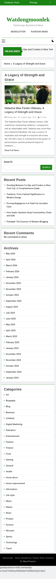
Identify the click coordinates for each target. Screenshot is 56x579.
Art (7, 394)
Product (9, 518)
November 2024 (13, 360)
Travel (9, 548)
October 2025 (12, 295)
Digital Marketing (14, 424)
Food (8, 454)
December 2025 (13, 283)
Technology (11, 542)
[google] (31, 12)
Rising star (12, 117)
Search (8, 161)
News (8, 513)
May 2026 (10, 253)
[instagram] (24, 12)
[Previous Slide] (48, 2)
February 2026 (12, 271)
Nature (9, 507)
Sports (9, 536)
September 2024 (13, 372)
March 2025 (11, 336)
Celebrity (10, 418)
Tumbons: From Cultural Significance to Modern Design (11, 3)
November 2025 (13, 289)
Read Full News (12, 150)
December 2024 (13, 354)
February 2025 (12, 342)
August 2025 (12, 307)
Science (9, 524)
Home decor (12, 477)
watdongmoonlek (28, 19)
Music (9, 501)
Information (11, 489)
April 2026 (11, 259)
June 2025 (11, 318)
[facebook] (21, 12)
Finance (9, 448)
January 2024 (12, 377)
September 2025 (13, 301)
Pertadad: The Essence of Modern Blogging (27, 221)
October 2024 (12, 366)
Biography (10, 400)
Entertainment (12, 436)
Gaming (9, 459)
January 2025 (12, 348)
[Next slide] (52, 2)
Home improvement (15, 483)
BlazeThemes (29, 561)
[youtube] (35, 12)
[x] (28, 12)
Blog (9, 101)
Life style (10, 495)
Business (10, 412)
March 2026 (11, 265)
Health (9, 471)
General (9, 465)
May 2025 (10, 324)
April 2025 (11, 330)
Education (11, 430)
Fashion (9, 442)
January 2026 (12, 277)
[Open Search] (48, 41)
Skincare (10, 530)
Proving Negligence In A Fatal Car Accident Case (29, 3)
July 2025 (10, 313)
